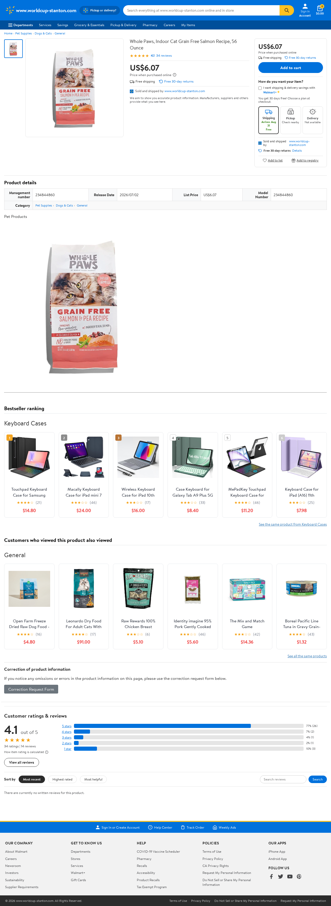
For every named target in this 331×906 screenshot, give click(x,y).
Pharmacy (150, 25)
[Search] (287, 10)
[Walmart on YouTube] (290, 877)
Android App (277, 858)
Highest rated (62, 779)
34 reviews (164, 55)
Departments (23, 25)
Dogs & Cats (43, 33)
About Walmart (16, 851)
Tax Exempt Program (152, 887)
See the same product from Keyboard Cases (293, 524)
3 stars (66, 737)
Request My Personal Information (226, 872)
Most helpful (93, 779)
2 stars (66, 743)
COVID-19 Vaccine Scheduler (158, 851)
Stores (75, 858)
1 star (67, 749)
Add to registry (308, 160)
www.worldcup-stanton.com (184, 91)
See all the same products (307, 655)
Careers (169, 25)
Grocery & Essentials (89, 25)
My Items (188, 25)
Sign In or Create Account (121, 827)
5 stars (66, 726)
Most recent (32, 779)
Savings (62, 25)
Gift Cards (78, 880)
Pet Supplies (23, 33)
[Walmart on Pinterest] (299, 877)
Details (297, 150)
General (60, 33)
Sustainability (14, 880)
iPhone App (276, 851)
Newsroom (13, 865)
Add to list (275, 160)
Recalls (142, 865)
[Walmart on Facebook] (271, 877)
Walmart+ (78, 872)
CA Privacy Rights (215, 865)
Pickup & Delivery (123, 25)
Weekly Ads (227, 827)
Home (8, 33)
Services (45, 25)
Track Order (195, 827)
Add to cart (290, 67)
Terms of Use (211, 851)
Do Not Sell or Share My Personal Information (245, 901)
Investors (11, 872)
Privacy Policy (212, 858)
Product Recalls (148, 880)
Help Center (163, 827)
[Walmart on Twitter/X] (280, 877)
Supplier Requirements (21, 887)
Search (318, 779)
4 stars (66, 732)
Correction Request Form (31, 689)
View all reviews (21, 762)
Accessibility (146, 872)
